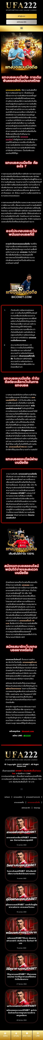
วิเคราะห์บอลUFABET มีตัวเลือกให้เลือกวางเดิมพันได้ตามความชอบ (21, 872)
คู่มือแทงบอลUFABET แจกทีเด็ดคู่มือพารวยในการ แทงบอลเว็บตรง (21, 906)
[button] (21, 28)
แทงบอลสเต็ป (19, 802)
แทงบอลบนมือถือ (34, 802)
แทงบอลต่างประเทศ (33, 797)
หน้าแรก (7, 797)
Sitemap (37, 808)
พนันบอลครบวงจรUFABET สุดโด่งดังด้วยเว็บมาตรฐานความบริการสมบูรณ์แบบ (21, 1013)
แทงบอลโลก (18, 797)
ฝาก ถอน (27, 1036)
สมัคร (5, 1036)
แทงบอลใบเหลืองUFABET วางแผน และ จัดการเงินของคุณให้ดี (21, 838)
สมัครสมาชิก (26, 808)
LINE (38, 1036)
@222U (27, 735)
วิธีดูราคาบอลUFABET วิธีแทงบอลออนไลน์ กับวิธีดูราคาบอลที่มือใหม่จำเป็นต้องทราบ (21, 977)
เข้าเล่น (16, 1036)
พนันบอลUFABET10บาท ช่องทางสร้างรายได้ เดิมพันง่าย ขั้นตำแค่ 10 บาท (21, 941)
